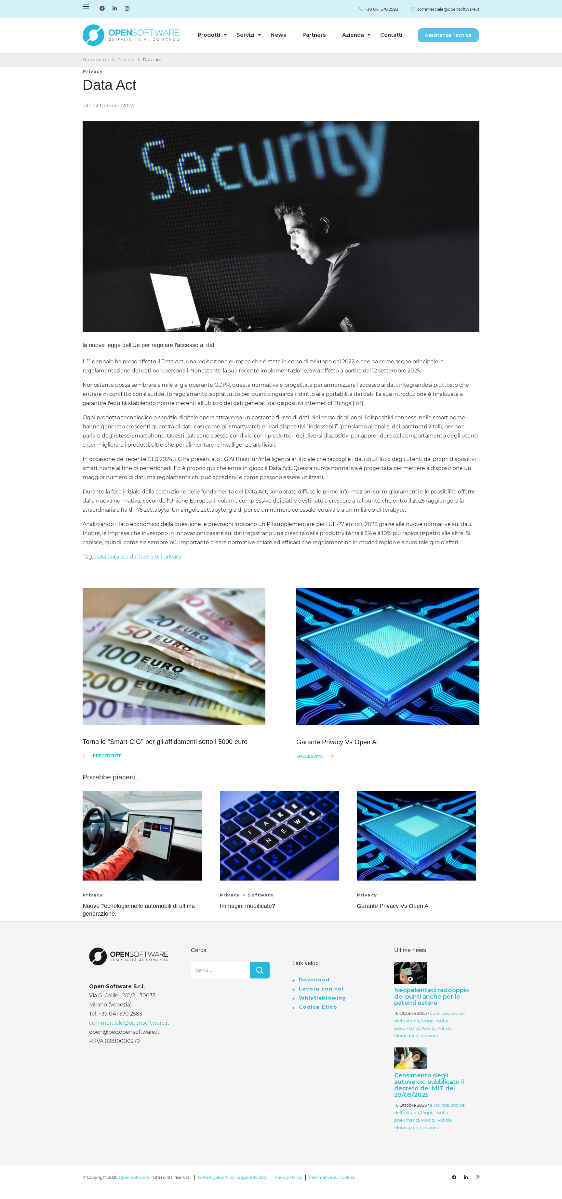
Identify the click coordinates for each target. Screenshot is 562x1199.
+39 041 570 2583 (381, 9)
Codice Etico (318, 1007)
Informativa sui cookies (332, 1177)
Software (261, 895)
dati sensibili (146, 557)
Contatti (391, 35)
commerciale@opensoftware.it (448, 9)
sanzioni (429, 1035)
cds (445, 1013)
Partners (314, 35)
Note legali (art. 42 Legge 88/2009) (233, 1177)
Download (314, 980)
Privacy (93, 71)
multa (441, 1020)
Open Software (134, 1177)
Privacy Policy (288, 1177)
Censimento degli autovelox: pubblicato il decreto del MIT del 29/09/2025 (429, 1085)
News (278, 35)
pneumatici (406, 1028)
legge (427, 1020)
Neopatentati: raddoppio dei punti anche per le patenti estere (431, 997)
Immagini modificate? (247, 906)
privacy (172, 557)
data (100, 557)
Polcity (428, 1028)
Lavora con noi (321, 989)
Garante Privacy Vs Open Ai (393, 906)
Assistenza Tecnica (448, 35)
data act (117, 557)
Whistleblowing (322, 998)
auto (435, 1013)
